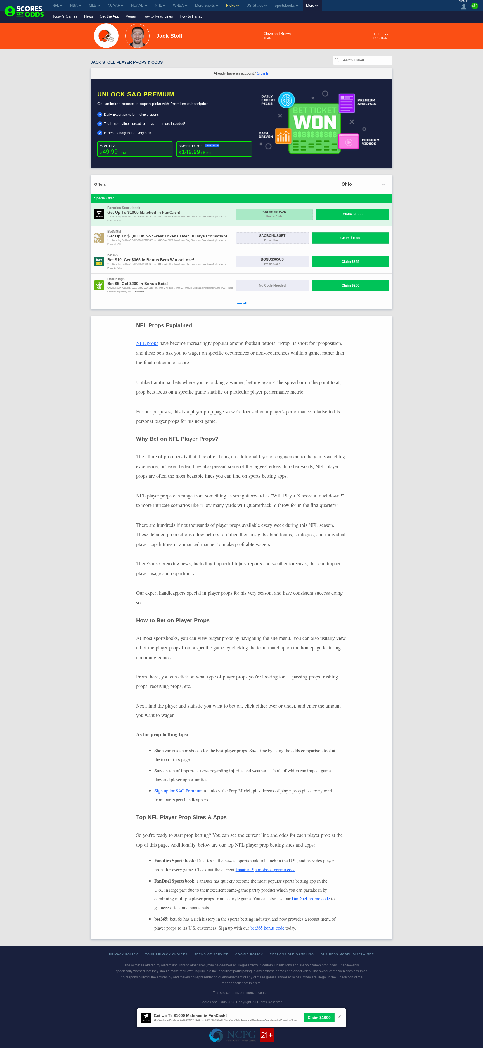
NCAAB (137, 5)
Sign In (263, 73)
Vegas (131, 16)
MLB (92, 5)
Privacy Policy (123, 954)
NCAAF (114, 5)
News (88, 16)
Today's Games (64, 16)
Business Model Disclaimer (347, 954)
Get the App (109, 16)
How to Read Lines (158, 16)
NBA (74, 5)
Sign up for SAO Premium (178, 790)
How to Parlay (191, 16)
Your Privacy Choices (166, 954)
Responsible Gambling (292, 954)
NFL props (147, 343)
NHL (158, 5)
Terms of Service (212, 954)
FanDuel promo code (311, 898)
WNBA (178, 5)
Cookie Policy (249, 954)
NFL (55, 5)
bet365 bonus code (267, 928)
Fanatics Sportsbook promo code (265, 869)
